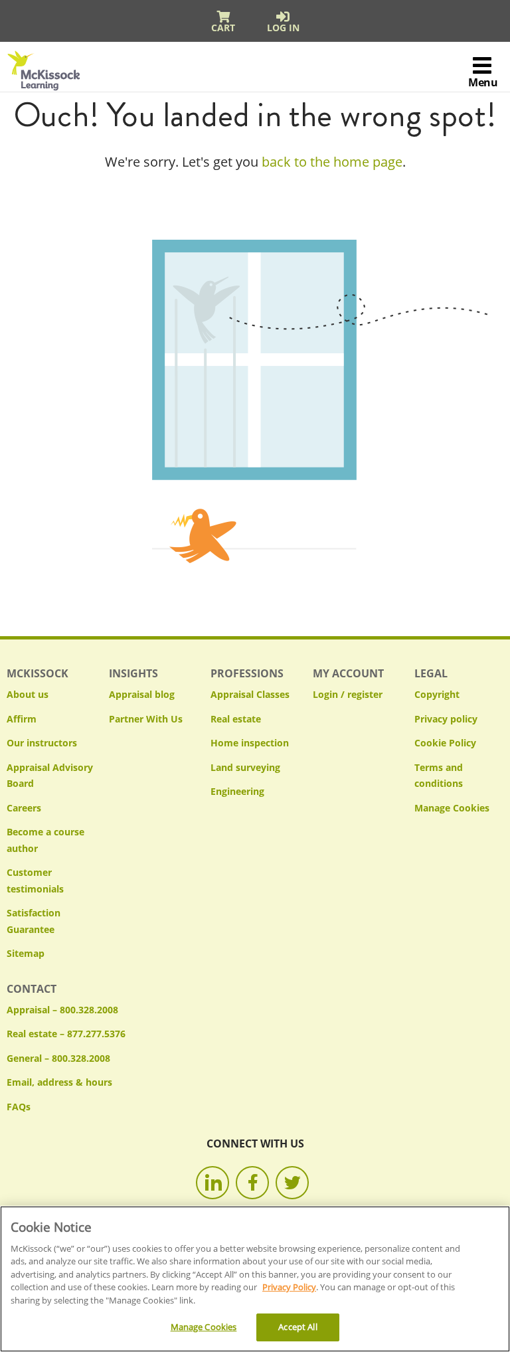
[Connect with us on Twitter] (292, 1182)
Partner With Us (146, 719)
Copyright (437, 694)
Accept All (297, 1327)
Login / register (347, 694)
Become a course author (45, 840)
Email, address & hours (59, 1082)
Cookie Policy (445, 742)
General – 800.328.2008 (58, 1058)
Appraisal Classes (250, 694)
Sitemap (25, 953)
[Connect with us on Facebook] (252, 1182)
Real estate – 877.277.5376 (66, 1033)
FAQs (19, 1106)
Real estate (236, 719)
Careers (24, 808)
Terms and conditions (438, 775)
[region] (255, 1279)
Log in (283, 27)
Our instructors (42, 742)
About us (27, 694)
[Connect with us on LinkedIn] (212, 1182)
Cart (223, 27)
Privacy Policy (289, 1287)
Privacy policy (445, 719)
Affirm (22, 719)
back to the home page (332, 162)
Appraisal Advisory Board (50, 775)
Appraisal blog (142, 694)
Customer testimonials (35, 880)
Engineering (237, 791)
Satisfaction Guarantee (33, 921)
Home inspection (250, 742)
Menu (482, 82)
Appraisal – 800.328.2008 (62, 1009)
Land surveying (245, 767)
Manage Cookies (451, 808)
